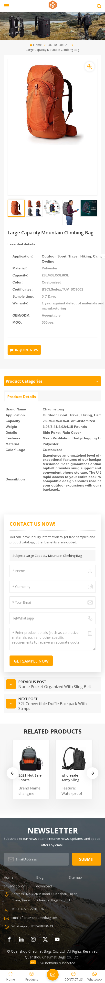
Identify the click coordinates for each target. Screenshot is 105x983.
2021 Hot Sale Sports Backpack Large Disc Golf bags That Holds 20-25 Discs (31, 777)
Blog (39, 877)
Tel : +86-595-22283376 (27, 909)
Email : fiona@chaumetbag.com (34, 917)
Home (37, 45)
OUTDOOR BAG (59, 45)
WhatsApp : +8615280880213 (32, 926)
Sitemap (75, 877)
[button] (92, 773)
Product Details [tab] (21, 396)
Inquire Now (26, 349)
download (44, 886)
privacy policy (14, 886)
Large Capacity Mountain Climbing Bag (54, 555)
